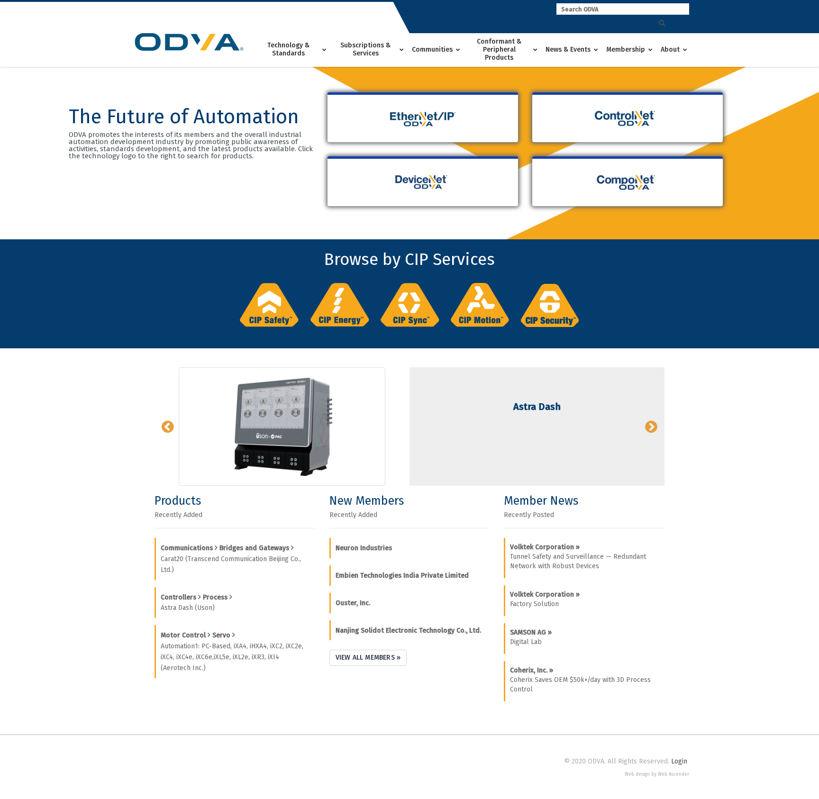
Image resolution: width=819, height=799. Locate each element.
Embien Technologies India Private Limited (402, 576)
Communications (187, 548)
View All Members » (368, 658)
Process (215, 597)
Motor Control (183, 635)
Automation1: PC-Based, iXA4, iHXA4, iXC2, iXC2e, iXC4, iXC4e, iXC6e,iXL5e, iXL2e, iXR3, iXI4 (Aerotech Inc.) (232, 657)
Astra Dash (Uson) (188, 608)
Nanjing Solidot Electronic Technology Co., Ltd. (408, 630)
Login (679, 761)
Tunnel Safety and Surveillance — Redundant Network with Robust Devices (578, 556)
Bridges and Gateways (254, 548)
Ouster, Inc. (353, 603)
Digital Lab (531, 637)
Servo (221, 635)
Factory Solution (545, 599)
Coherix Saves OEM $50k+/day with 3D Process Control (580, 679)
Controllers (178, 597)
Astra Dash (537, 406)
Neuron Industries (364, 548)
